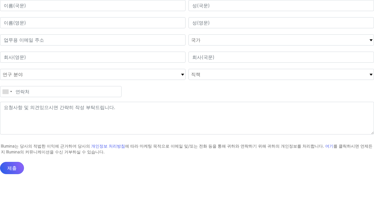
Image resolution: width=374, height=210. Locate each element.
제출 (12, 168)
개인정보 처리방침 (108, 146)
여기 (329, 146)
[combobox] (7, 91)
